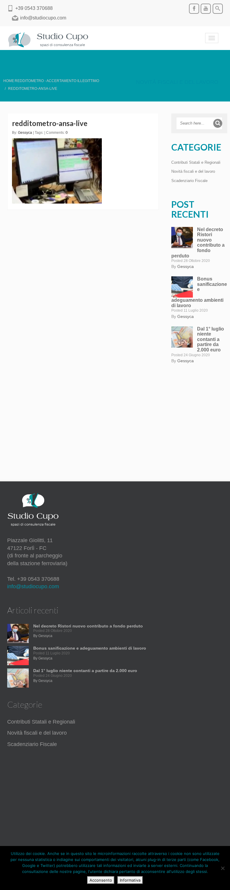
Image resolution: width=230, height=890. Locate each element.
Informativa (130, 880)
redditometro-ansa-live (49, 123)
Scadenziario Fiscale (189, 180)
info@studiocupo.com (33, 586)
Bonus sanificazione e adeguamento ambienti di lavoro (89, 648)
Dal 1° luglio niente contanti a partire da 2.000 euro (210, 339)
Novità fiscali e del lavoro (177, 82)
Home (8, 81)
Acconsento (101, 880)
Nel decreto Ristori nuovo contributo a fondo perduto (198, 242)
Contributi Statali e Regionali (195, 162)
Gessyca (25, 133)
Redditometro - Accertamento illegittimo (57, 81)
